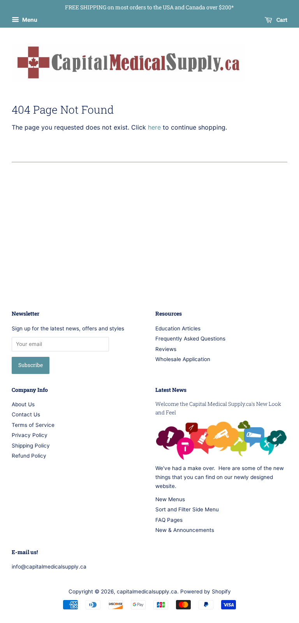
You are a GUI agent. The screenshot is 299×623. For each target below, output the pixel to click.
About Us (23, 404)
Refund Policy (29, 456)
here (154, 127)
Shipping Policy (31, 445)
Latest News (170, 389)
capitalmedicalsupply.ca (147, 591)
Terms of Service (33, 425)
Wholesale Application (182, 359)
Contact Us (26, 414)
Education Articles (178, 328)
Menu (29, 19)
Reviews (165, 349)
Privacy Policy (29, 435)
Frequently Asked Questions (190, 338)
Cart (281, 19)
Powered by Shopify (205, 591)
